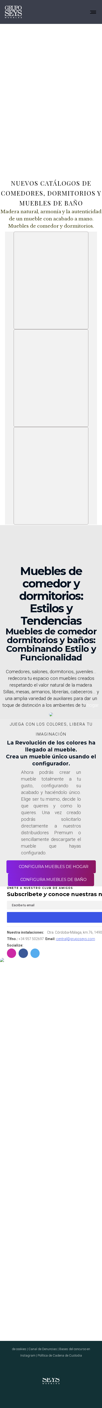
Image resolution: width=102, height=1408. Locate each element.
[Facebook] (41, 1397)
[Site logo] (13, 12)
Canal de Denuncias (42, 1349)
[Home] (51, 1378)
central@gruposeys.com (75, 939)
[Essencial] (51, 280)
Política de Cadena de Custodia (60, 1355)
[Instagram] (48, 1397)
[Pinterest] (54, 1397)
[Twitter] (60, 1397)
